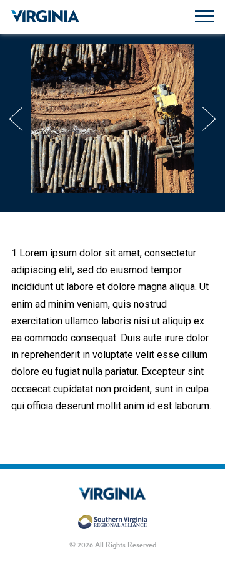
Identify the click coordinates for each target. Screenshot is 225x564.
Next (209, 118)
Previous (15, 118)
